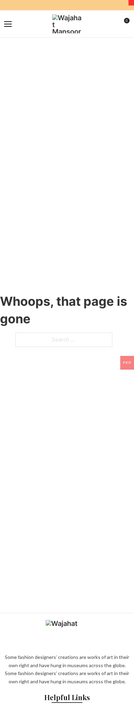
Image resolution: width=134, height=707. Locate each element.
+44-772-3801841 (97, 5)
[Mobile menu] (8, 24)
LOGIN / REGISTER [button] (115, 24)
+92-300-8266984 (64, 5)
